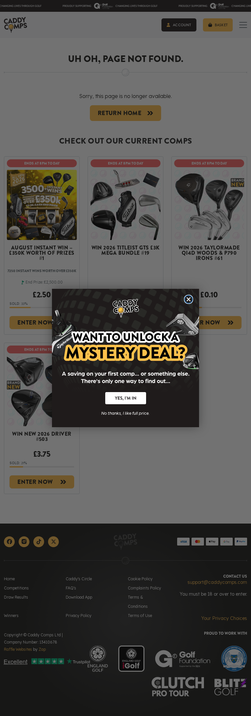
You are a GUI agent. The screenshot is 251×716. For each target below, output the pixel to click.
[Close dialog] (188, 299)
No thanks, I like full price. (125, 412)
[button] (125, 398)
